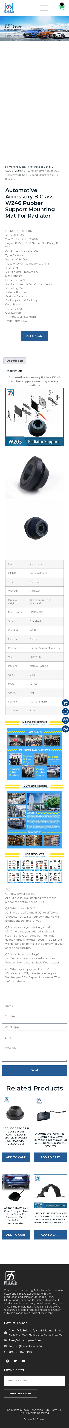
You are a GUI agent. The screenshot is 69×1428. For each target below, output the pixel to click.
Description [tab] (15, 360)
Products (19, 166)
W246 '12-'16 (22, 170)
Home (9, 166)
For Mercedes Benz (38, 166)
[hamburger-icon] (44, 8)
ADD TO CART (16, 1157)
